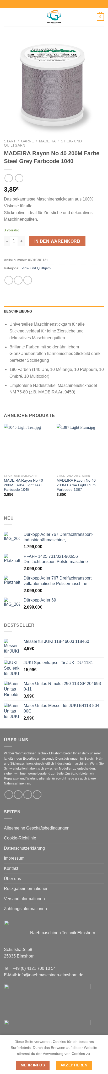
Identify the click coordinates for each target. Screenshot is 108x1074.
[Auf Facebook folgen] (8, 794)
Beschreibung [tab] (18, 311)
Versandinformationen (24, 899)
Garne (27, 141)
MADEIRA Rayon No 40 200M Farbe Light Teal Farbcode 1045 (23, 485)
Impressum (14, 858)
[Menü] (7, 16)
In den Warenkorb (57, 241)
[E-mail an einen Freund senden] (27, 280)
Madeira (47, 141)
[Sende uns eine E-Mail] (27, 794)
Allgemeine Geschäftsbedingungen (36, 828)
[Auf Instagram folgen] (18, 794)
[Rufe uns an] (37, 794)
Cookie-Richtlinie (20, 838)
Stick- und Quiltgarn (35, 268)
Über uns (12, 878)
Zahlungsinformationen (25, 908)
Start (10, 141)
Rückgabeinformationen (26, 888)
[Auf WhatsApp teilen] (8, 280)
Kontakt (11, 868)
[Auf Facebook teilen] (18, 280)
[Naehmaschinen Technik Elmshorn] (54, 17)
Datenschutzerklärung (24, 848)
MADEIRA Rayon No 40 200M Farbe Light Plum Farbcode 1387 (76, 485)
